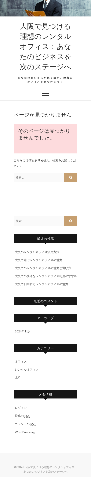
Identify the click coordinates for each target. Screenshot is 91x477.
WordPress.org (25, 432)
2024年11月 (23, 331)
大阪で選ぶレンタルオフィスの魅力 (38, 260)
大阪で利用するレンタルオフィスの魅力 (41, 284)
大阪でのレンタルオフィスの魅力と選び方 (43, 268)
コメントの (25, 424)
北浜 (18, 377)
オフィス (21, 361)
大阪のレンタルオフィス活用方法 (37, 252)
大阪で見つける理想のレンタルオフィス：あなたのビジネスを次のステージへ (46, 46)
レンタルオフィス (27, 369)
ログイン (21, 407)
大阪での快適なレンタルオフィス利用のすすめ (46, 276)
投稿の (22, 415)
